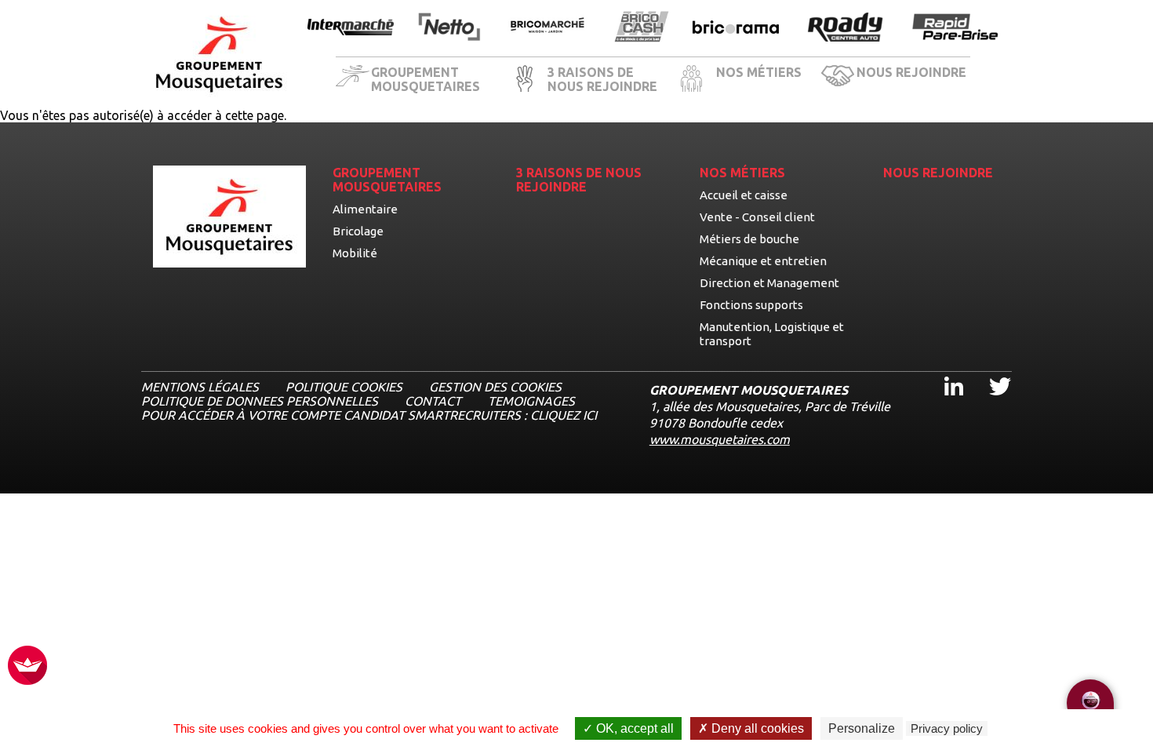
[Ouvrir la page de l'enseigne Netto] (449, 28)
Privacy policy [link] (947, 728)
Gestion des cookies (495, 387)
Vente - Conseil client (757, 217)
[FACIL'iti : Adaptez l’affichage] (27, 666)
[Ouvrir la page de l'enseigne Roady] (845, 28)
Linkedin (944, 372)
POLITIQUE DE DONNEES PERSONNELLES (259, 401)
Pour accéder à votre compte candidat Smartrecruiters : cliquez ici (369, 415)
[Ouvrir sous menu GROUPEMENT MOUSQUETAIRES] (500, 80)
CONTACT (433, 401)
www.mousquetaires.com (719, 439)
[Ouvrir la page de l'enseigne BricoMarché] (547, 28)
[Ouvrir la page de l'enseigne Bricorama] (736, 28)
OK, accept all (633, 728)
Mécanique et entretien (763, 261)
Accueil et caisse (743, 195)
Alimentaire (365, 209)
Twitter (989, 372)
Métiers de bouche (749, 239)
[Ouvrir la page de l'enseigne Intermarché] (351, 28)
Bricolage (358, 231)
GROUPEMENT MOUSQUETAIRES (425, 79)
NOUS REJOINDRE (911, 72)
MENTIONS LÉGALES (200, 387)
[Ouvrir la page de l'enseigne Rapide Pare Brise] (955, 28)
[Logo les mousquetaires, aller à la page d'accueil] (219, 54)
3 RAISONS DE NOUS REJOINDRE (602, 79)
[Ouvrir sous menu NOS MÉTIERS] (809, 80)
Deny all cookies (756, 728)
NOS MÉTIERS (759, 72)
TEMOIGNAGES (531, 401)
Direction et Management (769, 282)
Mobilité (355, 253)
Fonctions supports (751, 304)
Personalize (861, 728)
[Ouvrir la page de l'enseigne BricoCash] (641, 28)
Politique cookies (344, 387)
